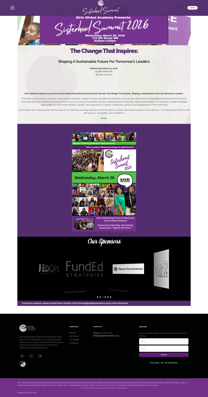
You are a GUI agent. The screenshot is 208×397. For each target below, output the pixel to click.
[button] (12, 8)
